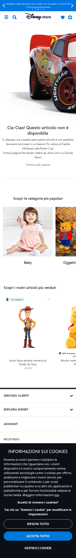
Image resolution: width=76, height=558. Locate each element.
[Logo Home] (38, 17)
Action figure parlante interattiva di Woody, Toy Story (27, 362)
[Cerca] (14, 17)
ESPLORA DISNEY (16, 409)
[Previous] (4, 6)
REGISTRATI (11, 439)
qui (57, 495)
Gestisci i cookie (38, 548)
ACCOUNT (11, 424)
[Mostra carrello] (70, 17)
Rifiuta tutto (38, 524)
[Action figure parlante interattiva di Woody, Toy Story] (27, 326)
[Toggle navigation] (6, 16)
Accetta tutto (38, 536)
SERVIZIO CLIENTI (16, 396)
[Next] (72, 6)
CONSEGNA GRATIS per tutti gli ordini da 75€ (39, 5)
